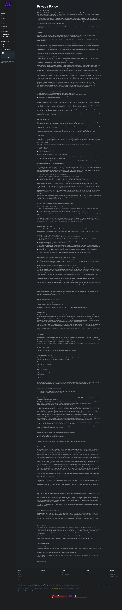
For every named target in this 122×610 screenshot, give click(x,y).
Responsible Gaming (55, 588)
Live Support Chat (9, 57)
